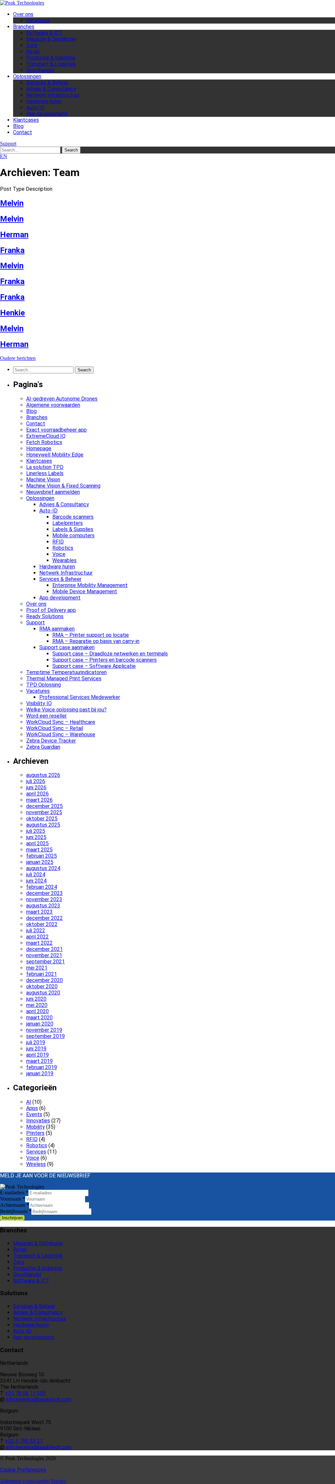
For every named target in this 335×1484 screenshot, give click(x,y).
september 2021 (45, 961)
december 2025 (44, 806)
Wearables (64, 560)
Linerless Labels (44, 473)
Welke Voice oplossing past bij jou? (66, 709)
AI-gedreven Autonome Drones (61, 399)
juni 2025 (36, 837)
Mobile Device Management (84, 591)
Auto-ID (35, 107)
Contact (22, 132)
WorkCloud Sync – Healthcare (60, 722)
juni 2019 (36, 1049)
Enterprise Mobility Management (90, 585)
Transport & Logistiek (51, 64)
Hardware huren (44, 101)
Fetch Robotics (44, 442)
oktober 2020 (42, 986)
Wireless (36, 1164)
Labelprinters (67, 523)
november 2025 (44, 812)
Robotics (62, 548)
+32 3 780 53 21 (24, 1441)
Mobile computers (73, 535)
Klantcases (26, 120)
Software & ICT (44, 33)
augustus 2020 (43, 993)
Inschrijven (12, 1217)
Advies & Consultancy (51, 89)
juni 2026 (36, 787)
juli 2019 (35, 1042)
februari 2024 (41, 887)
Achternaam (14, 1205)
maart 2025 (39, 850)
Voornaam (12, 1199)
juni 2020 (36, 999)
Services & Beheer (47, 83)
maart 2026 (39, 800)
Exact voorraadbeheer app (56, 430)
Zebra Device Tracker (51, 741)
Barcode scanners (73, 517)
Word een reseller (46, 716)
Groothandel (40, 70)
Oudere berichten (18, 358)
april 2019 (37, 1055)
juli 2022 (35, 930)
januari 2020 (39, 1024)
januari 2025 (39, 862)
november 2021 (44, 955)
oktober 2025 (42, 818)
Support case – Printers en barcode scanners (104, 660)
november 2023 (44, 899)
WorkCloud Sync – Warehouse (60, 734)
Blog (18, 126)
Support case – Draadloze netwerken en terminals (110, 654)
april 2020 (37, 1011)
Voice (58, 554)
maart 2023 (39, 912)
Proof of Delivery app (51, 610)
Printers (35, 1133)
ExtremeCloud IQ (45, 436)
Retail (33, 51)
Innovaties (38, 1120)
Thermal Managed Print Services (63, 678)
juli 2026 (35, 781)
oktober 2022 (42, 924)
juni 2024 (36, 881)
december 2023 (44, 893)
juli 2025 (35, 831)
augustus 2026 (43, 775)
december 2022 (44, 918)
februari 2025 (41, 856)
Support (8, 143)
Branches (23, 27)
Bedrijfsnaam (15, 1211)
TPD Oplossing (43, 685)
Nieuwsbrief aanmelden (53, 492)
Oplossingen (27, 76)
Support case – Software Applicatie (94, 666)
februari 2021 (41, 974)
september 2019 (45, 1036)
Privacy (59, 1481)
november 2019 (44, 1030)
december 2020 (44, 980)
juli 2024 (35, 874)
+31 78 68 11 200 (25, 1393)
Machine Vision (43, 479)
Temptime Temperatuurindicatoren (66, 672)
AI (28, 1102)
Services (36, 1152)
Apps (32, 1108)
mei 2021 (36, 968)
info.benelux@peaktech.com (38, 1399)
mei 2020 (36, 1005)
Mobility (35, 1127)
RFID (58, 542)
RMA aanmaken (57, 629)
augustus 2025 (43, 825)
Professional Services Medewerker (79, 697)
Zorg (31, 45)
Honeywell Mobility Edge (54, 455)
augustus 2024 (43, 868)
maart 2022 (39, 943)
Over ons (23, 14)
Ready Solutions (44, 616)
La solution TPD (44, 467)
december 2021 (44, 949)
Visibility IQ (39, 703)
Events (34, 1114)
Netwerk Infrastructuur (52, 95)
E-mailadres (14, 1192)
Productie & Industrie (50, 58)
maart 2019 (39, 1061)
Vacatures (38, 20)
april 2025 (37, 843)
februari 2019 (41, 1067)
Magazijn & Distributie (51, 39)
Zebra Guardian (43, 747)
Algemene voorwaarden (53, 405)
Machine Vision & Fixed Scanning (63, 486)
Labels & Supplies (72, 529)
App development (46, 114)
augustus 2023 (43, 906)
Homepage (38, 448)
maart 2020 (39, 1017)
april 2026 (37, 794)
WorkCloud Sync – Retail (54, 728)
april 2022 (37, 937)
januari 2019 (39, 1073)
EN (3, 156)
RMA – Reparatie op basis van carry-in (95, 641)
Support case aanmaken (67, 647)
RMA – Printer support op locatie (90, 635)
